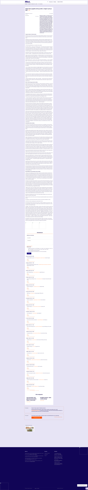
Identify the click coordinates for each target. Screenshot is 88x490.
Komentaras (29, 240)
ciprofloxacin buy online (37, 286)
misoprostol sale (34, 339)
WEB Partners (61, 488)
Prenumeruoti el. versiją (37, 417)
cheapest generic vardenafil (36, 299)
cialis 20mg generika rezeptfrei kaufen (40, 257)
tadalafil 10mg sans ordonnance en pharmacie (45, 264)
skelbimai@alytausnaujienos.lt (35, 410)
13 (37, 390)
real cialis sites (36, 366)
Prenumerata (51, 1)
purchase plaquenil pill (39, 278)
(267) (29, 10)
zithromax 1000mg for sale (35, 386)
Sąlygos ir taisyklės (37, 488)
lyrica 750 (34, 346)
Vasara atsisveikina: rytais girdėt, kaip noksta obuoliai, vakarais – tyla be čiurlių (31, 399)
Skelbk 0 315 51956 (59, 1)
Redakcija (54, 1)
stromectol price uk (41, 379)
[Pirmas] (27, 1)
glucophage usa (32, 293)
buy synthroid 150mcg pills (38, 326)
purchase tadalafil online (36, 272)
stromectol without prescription (37, 306)
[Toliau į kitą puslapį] (39, 390)
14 (38, 390)
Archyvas (46, 455)
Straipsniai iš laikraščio (47, 453)
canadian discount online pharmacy (35, 359)
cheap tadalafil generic (40, 319)
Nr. (51, 13)
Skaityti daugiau (28, 401)
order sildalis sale (35, 313)
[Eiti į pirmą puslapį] (28, 390)
